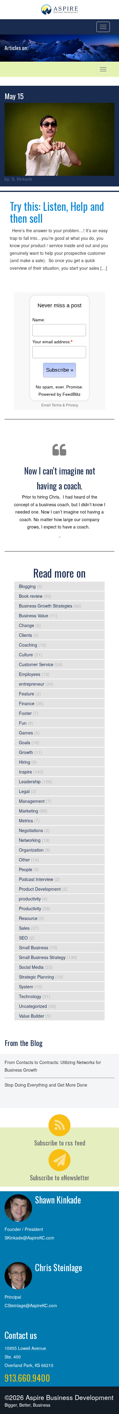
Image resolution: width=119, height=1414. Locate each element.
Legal (24, 791)
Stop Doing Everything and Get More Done (46, 1085)
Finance (26, 703)
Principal (13, 1297)
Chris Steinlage (58, 1267)
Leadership (30, 781)
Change (26, 625)
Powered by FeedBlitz (59, 394)
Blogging (27, 586)
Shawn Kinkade (58, 1199)
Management (32, 801)
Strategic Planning (36, 977)
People (25, 869)
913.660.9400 (27, 1378)
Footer (25, 713)
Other (24, 860)
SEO (23, 938)
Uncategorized (33, 1006)
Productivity (30, 908)
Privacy (72, 404)
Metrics (26, 820)
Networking (30, 840)
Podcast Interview (36, 879)
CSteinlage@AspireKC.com (31, 1305)
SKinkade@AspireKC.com (29, 1238)
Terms (57, 404)
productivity (30, 899)
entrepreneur (31, 684)
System (26, 986)
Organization (31, 850)
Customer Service (36, 664)
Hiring (24, 762)
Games (26, 733)
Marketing (28, 811)
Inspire (25, 772)
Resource (28, 918)
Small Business (33, 947)
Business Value (33, 615)
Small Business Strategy (42, 957)
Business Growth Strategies (45, 606)
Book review (30, 596)
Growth (26, 752)
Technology (30, 996)
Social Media (31, 967)
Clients (25, 635)
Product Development (40, 889)
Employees (29, 674)
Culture (26, 654)
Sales (24, 928)
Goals (24, 742)
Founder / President (24, 1229)
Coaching (28, 645)
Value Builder (31, 1016)
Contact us (21, 1335)
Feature (26, 694)
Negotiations (31, 830)
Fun (23, 723)
